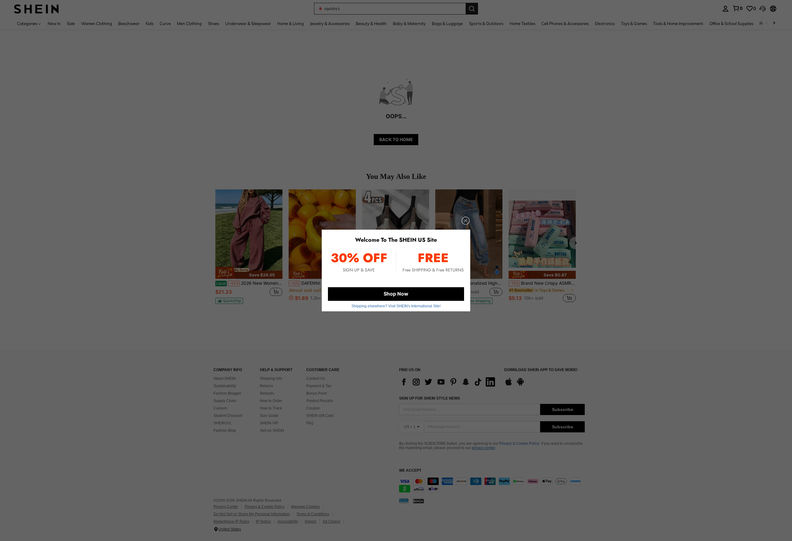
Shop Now (396, 294)
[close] (465, 220)
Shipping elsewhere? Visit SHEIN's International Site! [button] (396, 306)
